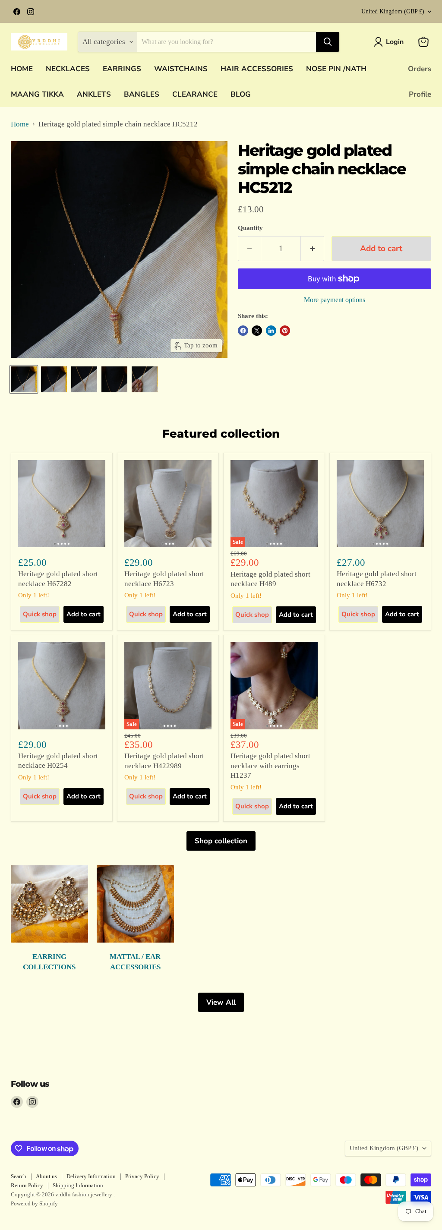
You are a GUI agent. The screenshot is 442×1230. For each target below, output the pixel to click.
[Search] (327, 42)
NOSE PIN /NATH (336, 69)
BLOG (240, 94)
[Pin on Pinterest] (285, 330)
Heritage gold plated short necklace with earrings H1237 (270, 765)
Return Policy (27, 1185)
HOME (22, 69)
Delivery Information (91, 1176)
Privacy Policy (142, 1176)
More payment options (334, 299)
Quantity (250, 227)
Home (20, 124)
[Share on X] (257, 330)
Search (18, 1176)
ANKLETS (94, 94)
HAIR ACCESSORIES (257, 69)
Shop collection (221, 841)
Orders (419, 69)
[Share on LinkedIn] (271, 330)
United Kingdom (392, 11)
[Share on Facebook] (243, 330)
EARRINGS (122, 69)
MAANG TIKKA (37, 94)
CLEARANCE (195, 94)
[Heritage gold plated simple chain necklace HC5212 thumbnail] (24, 379)
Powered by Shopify (34, 1203)
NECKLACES (68, 69)
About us (46, 1176)
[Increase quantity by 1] (312, 248)
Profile (420, 94)
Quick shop (40, 614)
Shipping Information (78, 1185)
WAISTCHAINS (181, 69)
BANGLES (141, 94)
